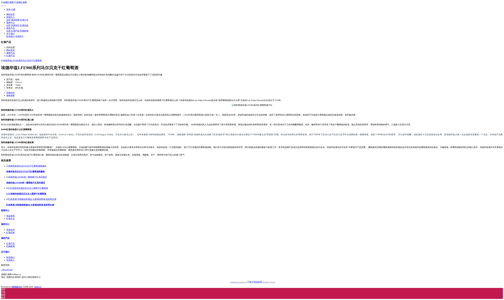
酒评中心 (5, 224)
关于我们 (5, 252)
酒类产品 (10, 53)
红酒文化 (10, 218)
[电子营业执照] (254, 282)
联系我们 (10, 257)
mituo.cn (37, 287)
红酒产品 (10, 56)
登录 (8, 9)
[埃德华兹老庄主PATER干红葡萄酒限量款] (26, 166)
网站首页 (10, 14)
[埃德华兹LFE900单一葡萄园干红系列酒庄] (26, 177)
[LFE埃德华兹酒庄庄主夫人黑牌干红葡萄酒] (27, 188)
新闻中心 (5, 210)
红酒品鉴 (10, 232)
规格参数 (10, 95)
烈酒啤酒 (10, 246)
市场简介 (10, 260)
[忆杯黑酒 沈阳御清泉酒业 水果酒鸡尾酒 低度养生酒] (31, 199)
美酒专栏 (10, 230)
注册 (13, 9)
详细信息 (10, 93)
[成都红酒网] (252, 2)
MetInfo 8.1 (17, 287)
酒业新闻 (10, 216)
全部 (8, 20)
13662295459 (7, 270)
